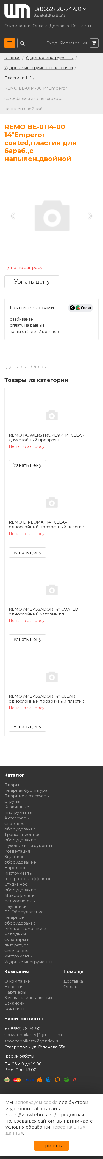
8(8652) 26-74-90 (58, 9)
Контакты (81, 26)
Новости (13, 986)
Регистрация (73, 43)
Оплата (40, 26)
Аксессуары (16, 818)
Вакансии (14, 1003)
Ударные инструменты (28, 961)
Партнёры (15, 992)
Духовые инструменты (28, 845)
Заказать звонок (49, 14)
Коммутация (17, 851)
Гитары (11, 784)
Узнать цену (32, 281)
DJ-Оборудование (24, 911)
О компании (17, 26)
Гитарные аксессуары (26, 795)
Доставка (59, 26)
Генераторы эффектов (27, 878)
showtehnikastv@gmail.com (33, 1034)
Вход (51, 43)
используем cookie (36, 1102)
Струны (12, 801)
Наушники (15, 906)
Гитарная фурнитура (25, 790)
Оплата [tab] (39, 366)
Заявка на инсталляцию (29, 997)
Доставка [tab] (16, 366)
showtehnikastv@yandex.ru (32, 1041)
